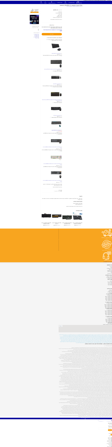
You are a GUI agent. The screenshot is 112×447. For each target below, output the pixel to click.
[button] (85, 338)
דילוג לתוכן (110, 433)
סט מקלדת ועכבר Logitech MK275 (56, 117)
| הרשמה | (104, 0)
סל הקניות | (101, 0)
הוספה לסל (52, 34)
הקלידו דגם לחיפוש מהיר (35, 26)
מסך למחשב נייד (36, 36)
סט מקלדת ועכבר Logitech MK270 (56, 40)
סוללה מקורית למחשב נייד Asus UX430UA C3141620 (46, 223)
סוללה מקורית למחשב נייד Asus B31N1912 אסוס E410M (77, 223)
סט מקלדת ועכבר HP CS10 (58, 102)
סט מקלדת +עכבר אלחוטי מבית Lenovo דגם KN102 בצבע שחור (52, 55)
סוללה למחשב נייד (36, 34)
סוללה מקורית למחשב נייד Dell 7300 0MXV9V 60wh (67, 223)
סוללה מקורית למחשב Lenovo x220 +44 (56, 223)
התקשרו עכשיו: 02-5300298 (108, 261)
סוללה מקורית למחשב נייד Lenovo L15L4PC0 (73, 6)
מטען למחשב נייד (36, 35)
